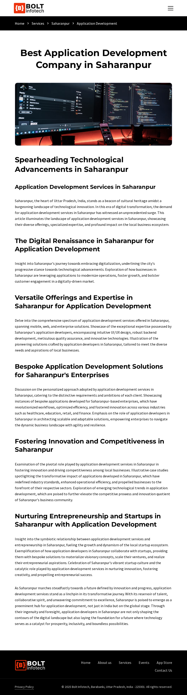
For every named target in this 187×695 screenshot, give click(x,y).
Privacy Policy (24, 687)
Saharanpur (61, 23)
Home (19, 23)
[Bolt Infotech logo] (29, 8)
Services (38, 23)
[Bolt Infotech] (30, 665)
